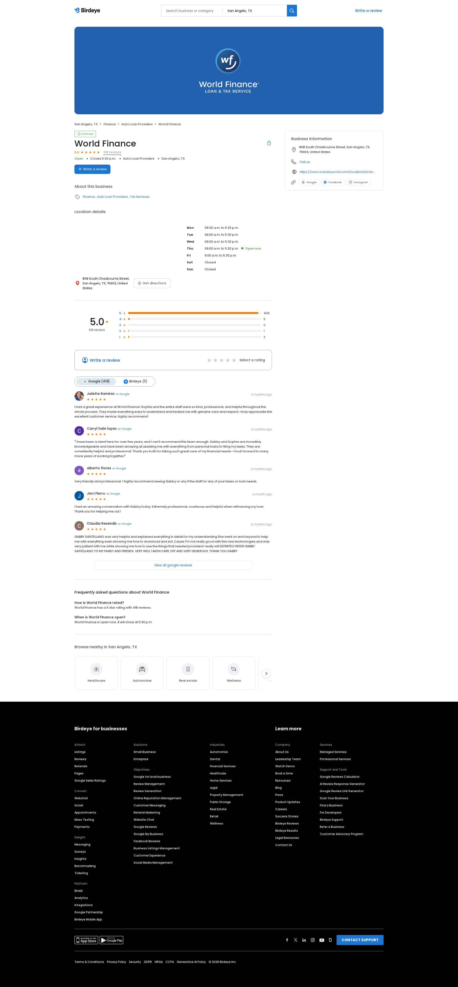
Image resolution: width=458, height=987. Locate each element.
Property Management (226, 795)
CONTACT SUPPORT (360, 939)
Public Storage (220, 802)
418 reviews (112, 152)
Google (311, 182)
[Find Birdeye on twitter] (295, 940)
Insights (80, 859)
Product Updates (287, 802)
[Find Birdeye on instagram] (313, 940)
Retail (214, 816)
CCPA (170, 962)
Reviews (80, 759)
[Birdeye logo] (88, 10)
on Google (122, 394)
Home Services (221, 780)
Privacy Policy (116, 962)
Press (279, 795)
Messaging (82, 844)
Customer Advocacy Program (341, 834)
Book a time (284, 773)
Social (78, 805)
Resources (283, 780)
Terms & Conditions (89, 962)
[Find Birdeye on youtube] (321, 940)
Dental (215, 759)
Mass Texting (84, 820)
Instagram (361, 182)
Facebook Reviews (147, 841)
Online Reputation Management (158, 798)
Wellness (216, 823)
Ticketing (81, 873)
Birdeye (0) (138, 381)
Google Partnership (88, 912)
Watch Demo (285, 766)
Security (135, 962)
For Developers (331, 812)
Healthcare (218, 773)
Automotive (219, 752)
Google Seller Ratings (90, 780)
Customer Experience (149, 855)
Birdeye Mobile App (88, 919)
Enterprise (141, 759)
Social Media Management (153, 863)
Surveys (80, 852)
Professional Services (335, 759)
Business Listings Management (157, 848)
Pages (78, 773)
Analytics (81, 898)
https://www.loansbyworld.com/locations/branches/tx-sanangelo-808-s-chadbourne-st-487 (338, 172)
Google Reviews (145, 827)
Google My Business (148, 834)
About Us (282, 752)
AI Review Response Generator (342, 784)
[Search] (292, 10)
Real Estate (218, 809)
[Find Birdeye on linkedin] (304, 940)
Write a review (368, 10)
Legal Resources (287, 838)
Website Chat (144, 820)
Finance (110, 124)
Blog (278, 788)
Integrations (83, 905)
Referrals (80, 766)
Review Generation (147, 791)
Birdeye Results (286, 831)
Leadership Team (288, 759)
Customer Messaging (150, 805)
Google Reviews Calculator (339, 777)
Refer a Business (332, 827)
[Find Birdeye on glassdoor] (330, 940)
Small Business (145, 752)
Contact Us (283, 845)
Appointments (85, 812)
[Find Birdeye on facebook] (287, 940)
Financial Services (223, 766)
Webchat (81, 798)
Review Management (149, 784)
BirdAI (78, 891)
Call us (305, 162)
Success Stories (286, 816)
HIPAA (159, 962)
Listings (80, 752)
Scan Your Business (334, 798)
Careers (281, 809)
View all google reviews (173, 565)
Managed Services (333, 752)
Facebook (335, 182)
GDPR (148, 962)
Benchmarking (85, 866)
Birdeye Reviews (287, 823)
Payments (82, 827)
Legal (214, 788)
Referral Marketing (147, 812)
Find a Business (331, 805)
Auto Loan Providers (137, 124)
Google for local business (152, 777)
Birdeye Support (331, 820)
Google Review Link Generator (342, 791)
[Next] (266, 673)
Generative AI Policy (191, 962)
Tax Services (139, 196)
